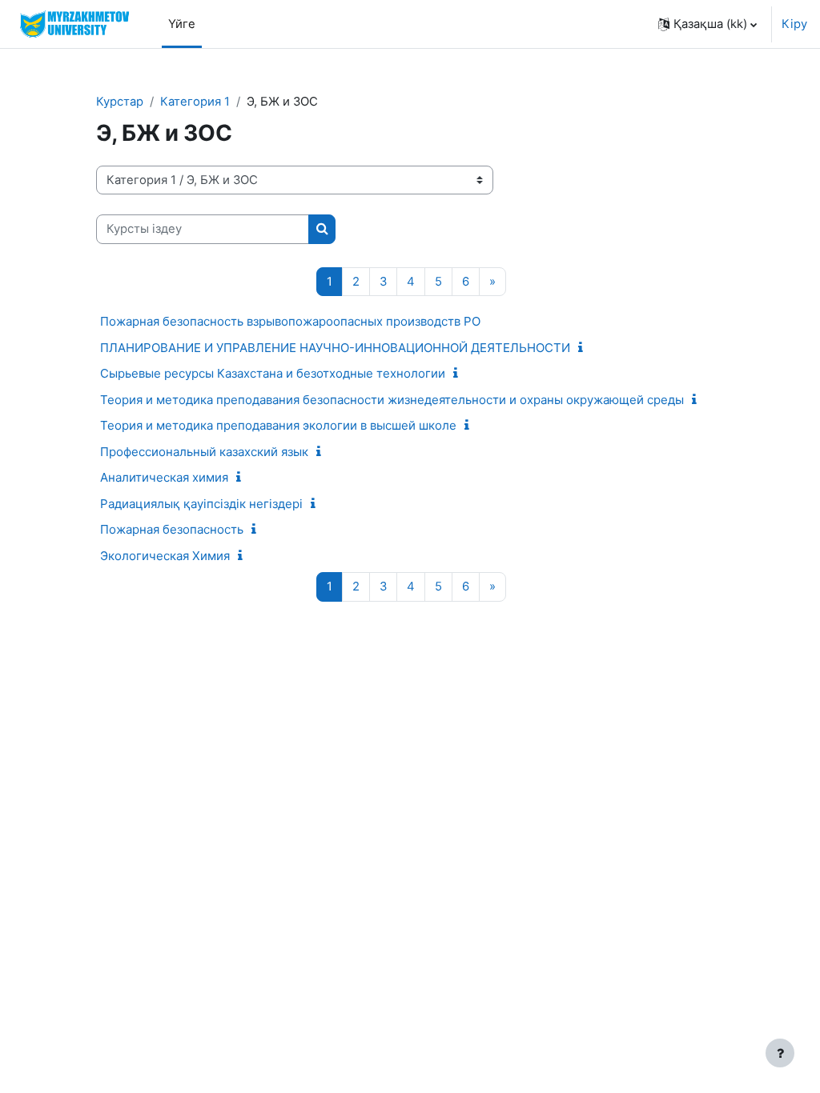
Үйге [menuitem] (181, 24)
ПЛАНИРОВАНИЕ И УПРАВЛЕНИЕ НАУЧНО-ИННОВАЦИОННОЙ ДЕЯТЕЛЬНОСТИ (335, 347)
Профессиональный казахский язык (204, 451)
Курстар (119, 101)
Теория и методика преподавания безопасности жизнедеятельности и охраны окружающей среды (392, 399)
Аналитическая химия (164, 477)
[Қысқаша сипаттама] (583, 348)
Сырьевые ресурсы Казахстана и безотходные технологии (272, 373)
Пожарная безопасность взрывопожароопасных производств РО (290, 321)
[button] (707, 24)
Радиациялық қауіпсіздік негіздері (201, 503)
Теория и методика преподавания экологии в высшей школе (278, 425)
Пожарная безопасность (171, 529)
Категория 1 (195, 101)
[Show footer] (780, 1053)
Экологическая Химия (165, 555)
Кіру (794, 24)
